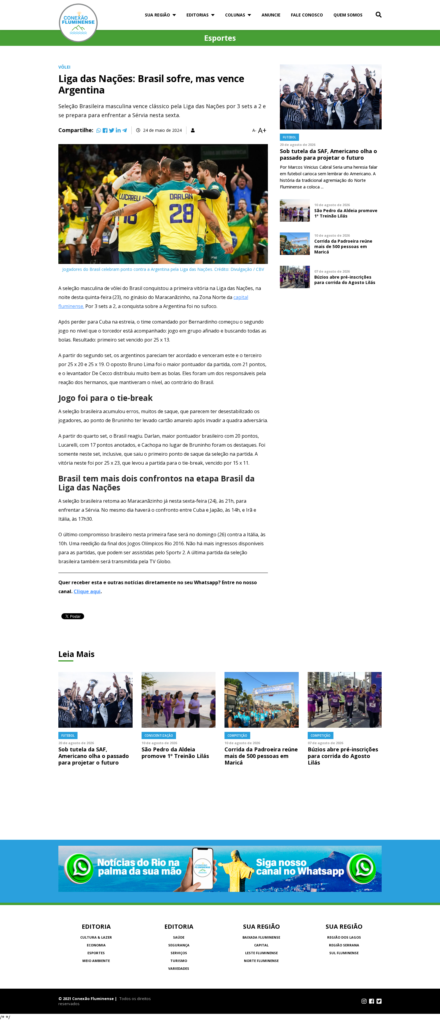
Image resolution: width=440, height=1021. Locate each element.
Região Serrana (344, 945)
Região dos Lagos (344, 937)
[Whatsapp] (98, 130)
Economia (96, 945)
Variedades (178, 968)
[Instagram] (364, 1001)
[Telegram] (124, 130)
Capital (261, 945)
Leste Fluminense (261, 953)
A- (254, 130)
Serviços (179, 953)
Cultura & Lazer (96, 937)
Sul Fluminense (344, 953)
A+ (262, 130)
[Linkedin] (118, 130)
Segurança (178, 945)
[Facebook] (105, 130)
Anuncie (271, 15)
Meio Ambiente (96, 960)
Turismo (178, 960)
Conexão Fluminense (78, 23)
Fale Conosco (307, 15)
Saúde (178, 937)
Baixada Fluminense (261, 937)
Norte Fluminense (261, 960)
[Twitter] (111, 130)
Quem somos (347, 15)
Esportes (96, 953)
